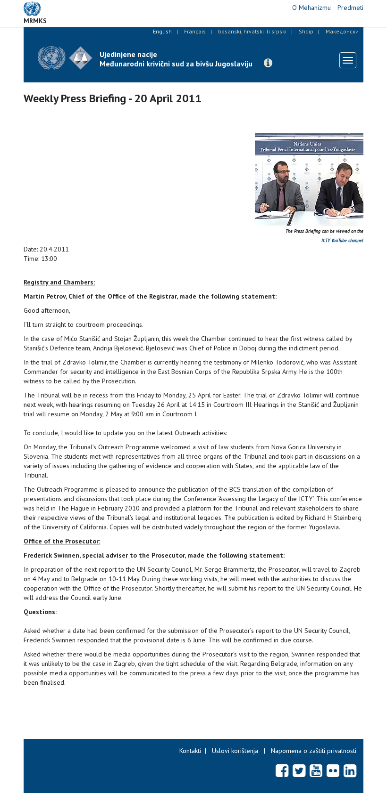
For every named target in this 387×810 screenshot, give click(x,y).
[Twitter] (299, 770)
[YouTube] (316, 770)
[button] (268, 63)
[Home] (65, 57)
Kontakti (190, 750)
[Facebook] (282, 770)
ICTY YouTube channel (342, 240)
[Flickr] (333, 770)
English (162, 31)
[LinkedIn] (350, 770)
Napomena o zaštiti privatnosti (313, 750)
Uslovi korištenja (235, 750)
